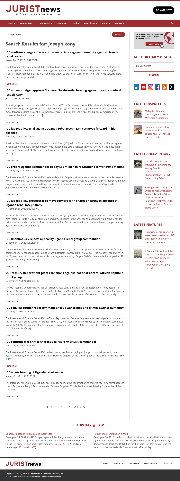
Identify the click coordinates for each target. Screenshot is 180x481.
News (11, 23)
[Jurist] (33, 10)
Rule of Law (90, 23)
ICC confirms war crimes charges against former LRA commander (51, 342)
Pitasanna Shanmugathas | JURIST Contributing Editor (157, 175)
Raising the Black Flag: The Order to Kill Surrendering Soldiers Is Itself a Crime (159, 191)
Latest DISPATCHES (150, 104)
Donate (119, 23)
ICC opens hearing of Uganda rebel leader (34, 372)
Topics (76, 23)
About (106, 23)
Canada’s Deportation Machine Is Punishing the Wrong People (158, 165)
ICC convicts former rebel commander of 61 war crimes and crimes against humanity (65, 308)
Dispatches (26, 23)
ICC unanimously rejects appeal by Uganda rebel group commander (53, 239)
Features (62, 23)
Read (164, 443)
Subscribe (154, 75)
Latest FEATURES (148, 224)
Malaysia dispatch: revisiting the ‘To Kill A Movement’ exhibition (156, 114)
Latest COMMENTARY (152, 154)
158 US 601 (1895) (26, 447)
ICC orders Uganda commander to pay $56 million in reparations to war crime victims (65, 167)
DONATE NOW (164, 10)
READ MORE (12, 83)
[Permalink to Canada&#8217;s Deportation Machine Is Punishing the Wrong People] (138, 164)
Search (118, 34)
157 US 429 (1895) (62, 443)
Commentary (45, 23)
